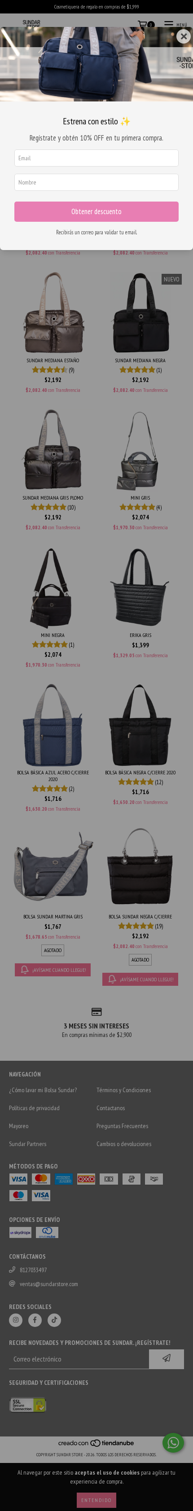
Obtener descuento (96, 211)
